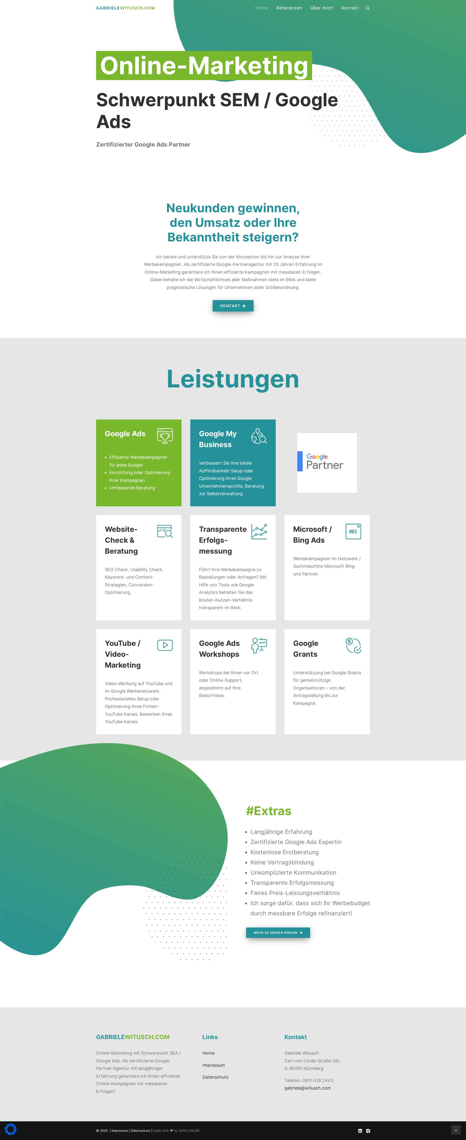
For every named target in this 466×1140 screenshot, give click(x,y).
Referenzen (289, 7)
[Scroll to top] (456, 1129)
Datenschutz (215, 1077)
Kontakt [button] (230, 305)
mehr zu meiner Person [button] (276, 933)
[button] (368, 8)
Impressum (213, 1065)
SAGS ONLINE (189, 1130)
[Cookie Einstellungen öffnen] (11, 1133)
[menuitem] (262, 8)
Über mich (321, 7)
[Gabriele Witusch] (125, 8)
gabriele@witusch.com (307, 1088)
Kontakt (350, 7)
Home (261, 7)
